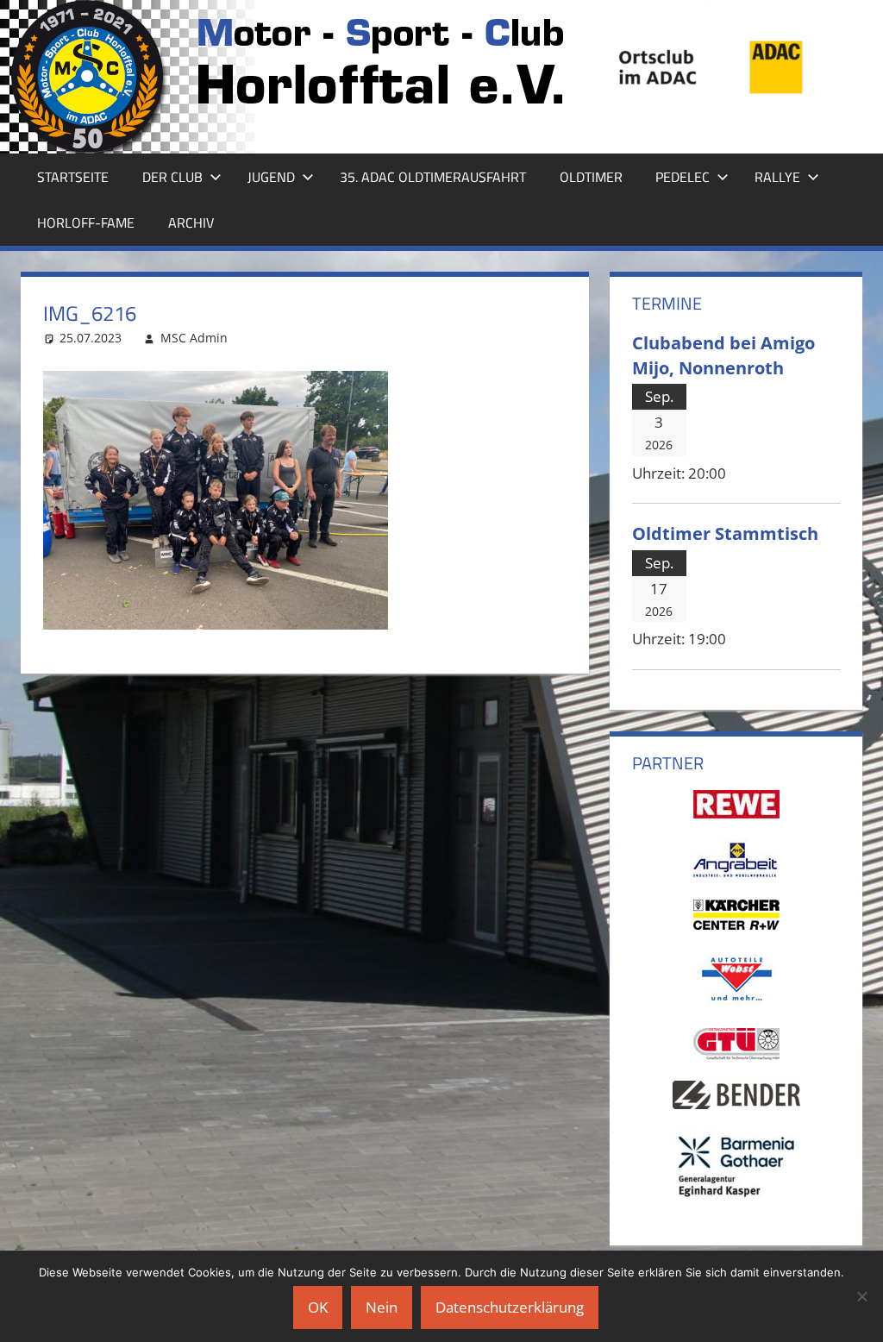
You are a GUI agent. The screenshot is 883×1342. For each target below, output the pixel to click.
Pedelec (682, 176)
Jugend (271, 176)
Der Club (172, 176)
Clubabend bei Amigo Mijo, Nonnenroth (723, 354)
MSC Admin (194, 337)
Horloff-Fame (86, 222)
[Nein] (861, 1296)
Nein (382, 1307)
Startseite (73, 176)
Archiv (191, 222)
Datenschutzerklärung (509, 1307)
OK (318, 1307)
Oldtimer (591, 176)
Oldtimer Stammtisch (725, 533)
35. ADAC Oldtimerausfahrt (433, 176)
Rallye (777, 176)
